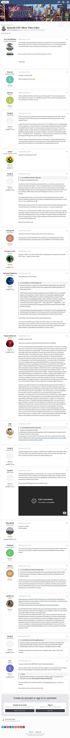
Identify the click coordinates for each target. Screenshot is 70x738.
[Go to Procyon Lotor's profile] (10, 259)
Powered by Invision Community (35, 735)
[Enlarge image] (34, 79)
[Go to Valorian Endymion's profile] (10, 281)
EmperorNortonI (10, 336)
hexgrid (10, 113)
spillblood (10, 596)
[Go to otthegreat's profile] (10, 238)
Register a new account (19, 710)
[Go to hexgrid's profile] (10, 121)
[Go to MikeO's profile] (10, 573)
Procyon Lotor (9, 251)
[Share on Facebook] (5, 727)
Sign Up (61, 6)
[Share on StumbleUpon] (18, 727)
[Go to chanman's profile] (10, 553)
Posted (24, 39)
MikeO (10, 566)
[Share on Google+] (8, 727)
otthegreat (10, 231)
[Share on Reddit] (16, 727)
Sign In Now (50, 710)
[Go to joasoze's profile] (10, 100)
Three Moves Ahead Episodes (37, 30)
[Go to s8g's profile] (10, 431)
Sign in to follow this (7, 25)
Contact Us (38, 732)
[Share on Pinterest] (23, 727)
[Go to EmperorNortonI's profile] (10, 343)
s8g (10, 424)
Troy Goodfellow (13, 30)
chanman (10, 545)
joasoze (10, 93)
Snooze (10, 72)
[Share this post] (66, 39)
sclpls (10, 152)
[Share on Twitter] (2, 727)
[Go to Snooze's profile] (10, 80)
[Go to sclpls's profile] (10, 159)
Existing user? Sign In (49, 6)
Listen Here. (21, 61)
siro (9, 661)
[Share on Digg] (10, 727)
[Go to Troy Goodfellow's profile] (3, 28)
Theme (31, 732)
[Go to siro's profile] (10, 668)
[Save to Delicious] (13, 727)
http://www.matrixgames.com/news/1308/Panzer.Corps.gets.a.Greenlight (38, 605)
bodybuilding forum (51, 682)
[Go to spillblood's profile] (10, 603)
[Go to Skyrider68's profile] (10, 531)
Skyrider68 (10, 523)
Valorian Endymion (10, 273)
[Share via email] (21, 727)
